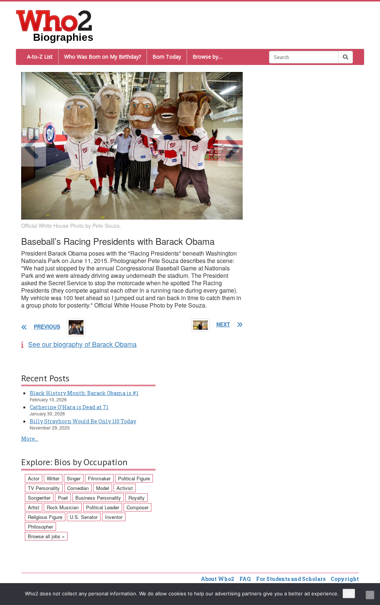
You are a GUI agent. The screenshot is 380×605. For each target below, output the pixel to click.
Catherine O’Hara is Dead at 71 (69, 407)
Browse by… (207, 56)
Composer (137, 507)
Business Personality (98, 497)
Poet (63, 497)
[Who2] (54, 20)
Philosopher (40, 526)
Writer (53, 478)
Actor (33, 478)
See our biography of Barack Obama (82, 344)
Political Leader (102, 507)
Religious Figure (45, 516)
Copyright (345, 578)
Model (102, 487)
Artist (33, 507)
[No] (370, 595)
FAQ (245, 578)
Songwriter (39, 497)
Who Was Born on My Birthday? (102, 56)
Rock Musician (63, 507)
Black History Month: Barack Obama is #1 (84, 393)
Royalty (136, 497)
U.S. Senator (84, 516)
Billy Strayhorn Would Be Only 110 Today (83, 421)
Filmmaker (99, 478)
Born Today (167, 56)
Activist (125, 487)
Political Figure (134, 478)
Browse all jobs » (46, 536)
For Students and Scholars (290, 578)
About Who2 (217, 578)
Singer (74, 478)
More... (29, 438)
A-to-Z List (40, 56)
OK (348, 593)
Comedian (78, 487)
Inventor (113, 516)
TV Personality (44, 487)
